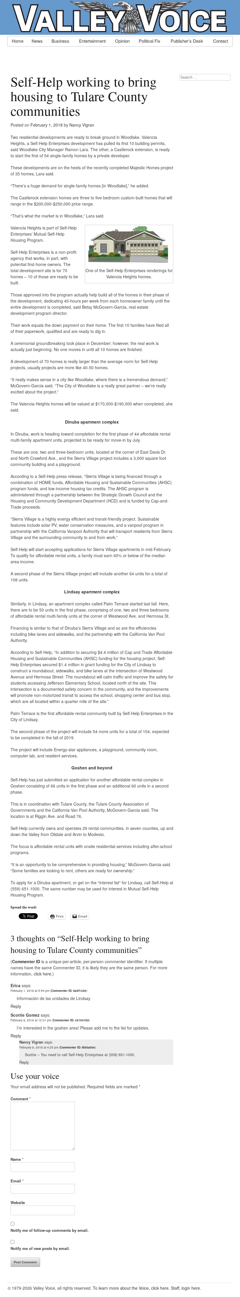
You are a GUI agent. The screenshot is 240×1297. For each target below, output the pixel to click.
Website (18, 1202)
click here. (43, 974)
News (37, 40)
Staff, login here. (186, 1288)
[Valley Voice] (120, 31)
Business (60, 40)
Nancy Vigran (81, 125)
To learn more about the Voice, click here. (131, 1288)
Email (17, 1181)
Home (17, 40)
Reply (16, 1006)
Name (17, 1159)
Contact (220, 40)
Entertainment (92, 40)
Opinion (122, 40)
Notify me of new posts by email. (40, 1248)
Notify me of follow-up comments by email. (50, 1230)
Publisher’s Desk (187, 40)
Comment (21, 1098)
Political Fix (149, 40)
